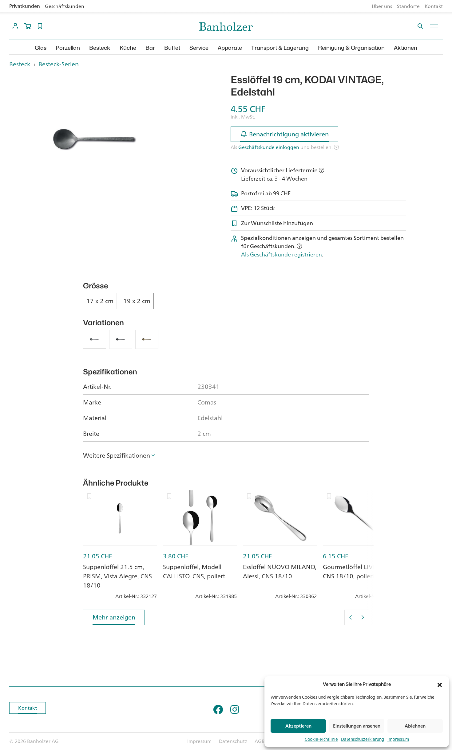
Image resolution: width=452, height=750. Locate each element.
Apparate (230, 48)
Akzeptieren (298, 726)
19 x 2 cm (136, 301)
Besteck (99, 48)
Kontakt (434, 6)
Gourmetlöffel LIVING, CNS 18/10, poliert (354, 571)
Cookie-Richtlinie (321, 739)
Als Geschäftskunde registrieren (281, 254)
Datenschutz (233, 741)
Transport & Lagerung (280, 48)
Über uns (382, 6)
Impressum (398, 739)
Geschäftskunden (64, 6)
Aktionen (405, 48)
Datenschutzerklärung (362, 739)
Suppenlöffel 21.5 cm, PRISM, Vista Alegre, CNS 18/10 (117, 576)
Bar (150, 48)
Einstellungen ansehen (356, 726)
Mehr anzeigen (114, 617)
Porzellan (68, 48)
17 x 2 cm (99, 301)
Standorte (408, 6)
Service (198, 48)
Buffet (172, 48)
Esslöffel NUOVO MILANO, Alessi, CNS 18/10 (279, 571)
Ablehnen (415, 726)
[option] (96, 139)
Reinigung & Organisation (351, 48)
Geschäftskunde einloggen (268, 147)
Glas (40, 48)
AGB (260, 741)
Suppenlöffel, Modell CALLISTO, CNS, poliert (194, 571)
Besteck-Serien (58, 64)
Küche (128, 48)
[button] (440, 684)
